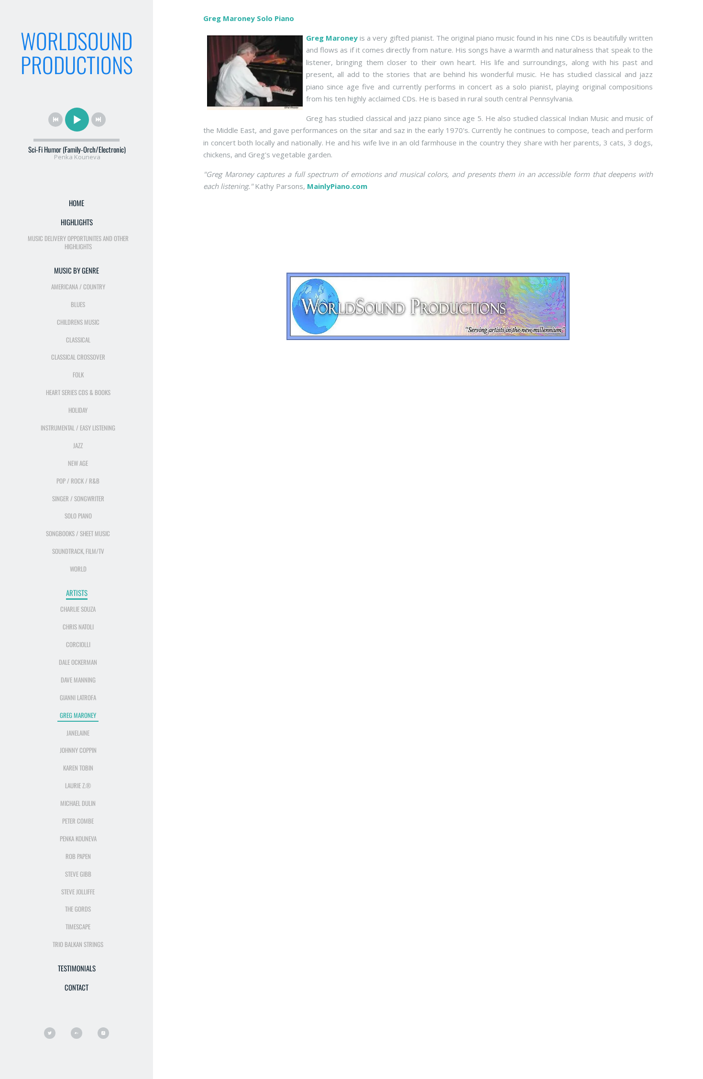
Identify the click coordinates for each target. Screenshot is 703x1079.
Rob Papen (78, 856)
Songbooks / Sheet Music (78, 533)
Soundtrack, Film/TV (78, 551)
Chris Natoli (78, 626)
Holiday (78, 410)
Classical (78, 339)
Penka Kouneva (78, 838)
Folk (78, 374)
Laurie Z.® (78, 785)
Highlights (77, 222)
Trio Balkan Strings (78, 944)
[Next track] (98, 119)
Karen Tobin (78, 767)
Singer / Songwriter (78, 498)
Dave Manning (78, 679)
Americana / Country (78, 286)
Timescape (78, 926)
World (78, 568)
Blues (78, 304)
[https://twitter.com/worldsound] (49, 1033)
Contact (76, 987)
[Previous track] (55, 119)
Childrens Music (78, 322)
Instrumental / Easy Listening (78, 427)
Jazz (78, 445)
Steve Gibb (78, 874)
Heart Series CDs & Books (78, 392)
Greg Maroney (78, 715)
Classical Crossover (78, 357)
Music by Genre (76, 270)
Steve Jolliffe (78, 891)
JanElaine (77, 733)
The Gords (78, 909)
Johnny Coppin (78, 750)
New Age (78, 463)
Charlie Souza (78, 609)
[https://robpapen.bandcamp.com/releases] (76, 1033)
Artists (77, 592)
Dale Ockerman (78, 662)
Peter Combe (78, 821)
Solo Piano (78, 515)
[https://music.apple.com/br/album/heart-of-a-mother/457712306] (103, 1033)
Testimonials (77, 968)
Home (76, 203)
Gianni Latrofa (78, 697)
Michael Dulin (78, 803)
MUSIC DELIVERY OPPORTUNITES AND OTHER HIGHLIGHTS (78, 242)
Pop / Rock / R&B (77, 480)
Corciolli (78, 644)
